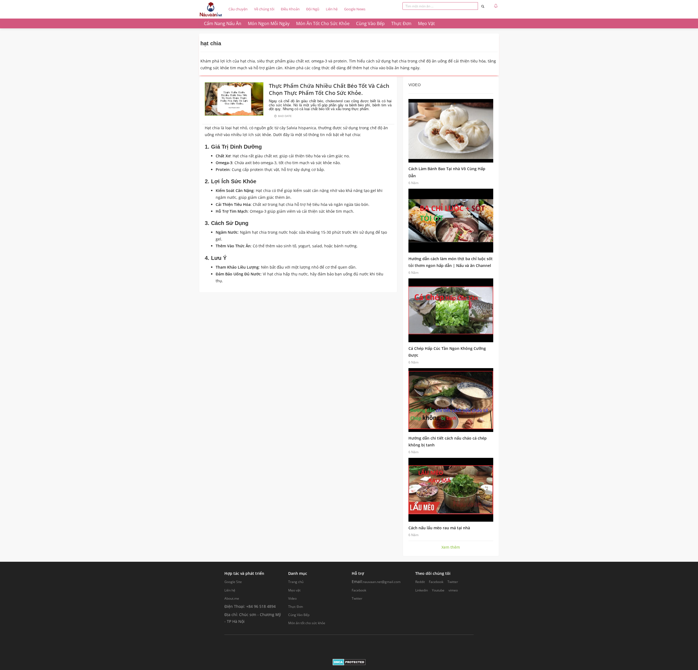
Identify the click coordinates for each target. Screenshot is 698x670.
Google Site (233, 581)
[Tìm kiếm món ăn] (483, 6)
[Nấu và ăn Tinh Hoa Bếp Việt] (210, 9)
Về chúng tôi (264, 9)
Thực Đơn (295, 606)
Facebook (359, 590)
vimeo (453, 590)
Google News (354, 9)
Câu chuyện (238, 9)
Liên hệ (332, 9)
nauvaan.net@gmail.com (382, 581)
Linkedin (421, 590)
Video (292, 598)
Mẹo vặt (294, 590)
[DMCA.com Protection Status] (349, 661)
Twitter (357, 598)
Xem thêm (450, 547)
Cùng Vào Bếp (298, 614)
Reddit (420, 581)
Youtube (438, 590)
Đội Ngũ (312, 9)
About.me (231, 598)
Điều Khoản (290, 9)
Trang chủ (295, 581)
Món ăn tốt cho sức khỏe (306, 623)
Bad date (285, 116)
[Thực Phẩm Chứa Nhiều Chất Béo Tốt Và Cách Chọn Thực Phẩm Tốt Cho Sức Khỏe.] (234, 98)
